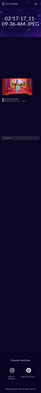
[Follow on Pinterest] (28, 370)
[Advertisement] (20, 60)
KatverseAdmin (14, 99)
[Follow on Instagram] (12, 370)
